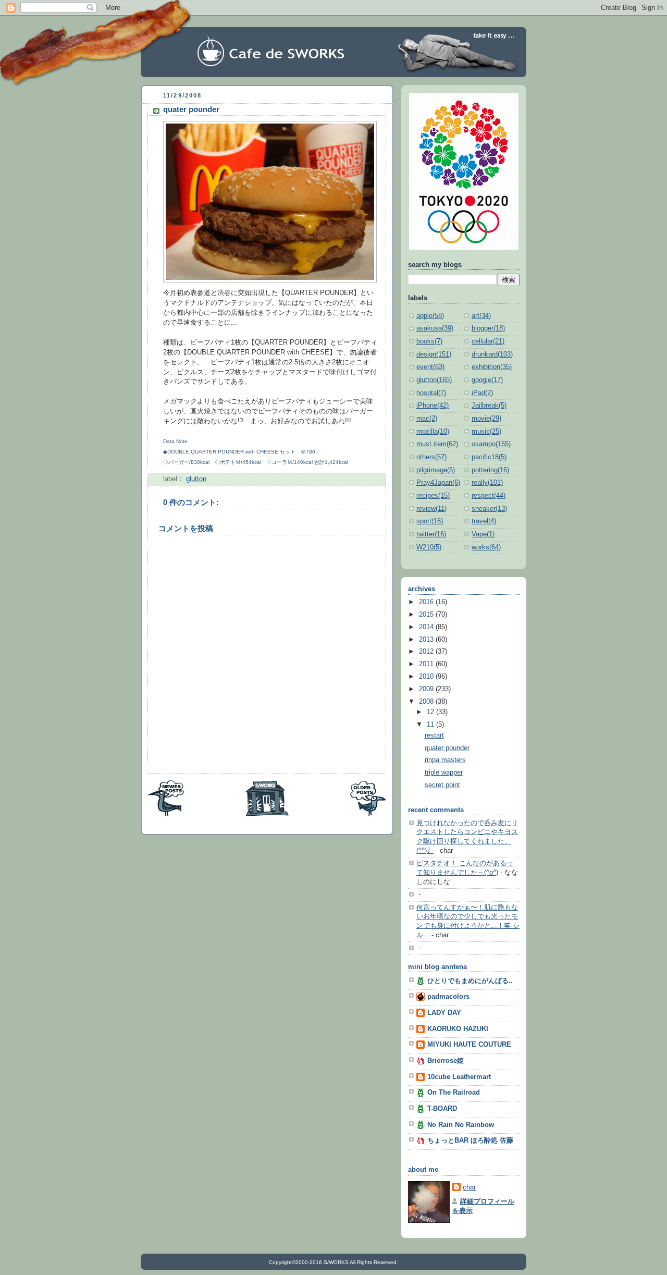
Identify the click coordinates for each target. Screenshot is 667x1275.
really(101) (487, 482)
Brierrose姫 (445, 1060)
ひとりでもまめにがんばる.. (470, 981)
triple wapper (444, 772)
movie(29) (486, 418)
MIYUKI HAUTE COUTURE (469, 1044)
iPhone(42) (432, 405)
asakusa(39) (434, 328)
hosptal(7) (431, 393)
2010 (427, 676)
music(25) (486, 431)
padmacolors (448, 996)
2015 (427, 614)
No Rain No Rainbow (460, 1125)
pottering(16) (490, 470)
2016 (427, 602)
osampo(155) (491, 444)
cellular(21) (488, 341)
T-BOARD (442, 1108)
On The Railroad (453, 1092)
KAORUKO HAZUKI (457, 1029)
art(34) (481, 316)
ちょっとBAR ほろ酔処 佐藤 (470, 1140)
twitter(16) (431, 534)
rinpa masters (445, 760)
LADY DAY (444, 1012)
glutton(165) (434, 380)
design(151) (433, 354)
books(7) (429, 341)
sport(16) (429, 521)
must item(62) (437, 444)
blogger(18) (488, 328)
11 (431, 724)
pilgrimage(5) (435, 470)
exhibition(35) (492, 367)
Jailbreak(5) (489, 405)
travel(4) (484, 521)
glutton (196, 479)
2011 (427, 664)
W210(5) (428, 547)
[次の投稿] (165, 814)
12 (431, 712)
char (469, 1187)
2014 (427, 627)
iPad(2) (482, 393)
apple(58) (430, 316)
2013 (427, 639)
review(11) (431, 508)
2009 (427, 689)
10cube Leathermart (459, 1077)
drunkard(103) (492, 354)
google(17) (487, 380)
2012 (427, 651)
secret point (442, 785)
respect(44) (488, 495)
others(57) (431, 457)
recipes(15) (433, 495)
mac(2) (426, 418)
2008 (427, 701)
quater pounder (191, 109)
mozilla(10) (432, 431)
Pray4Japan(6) (438, 482)
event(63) (430, 367)
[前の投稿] (368, 814)
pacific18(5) (489, 457)
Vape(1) (483, 534)
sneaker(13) (489, 508)
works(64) (486, 547)
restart (434, 735)
